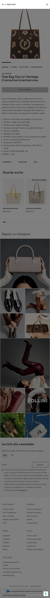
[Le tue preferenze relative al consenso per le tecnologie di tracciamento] (45, 593)
